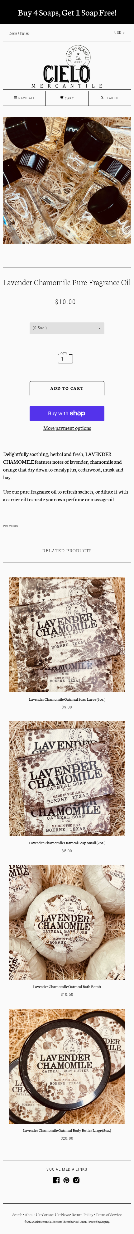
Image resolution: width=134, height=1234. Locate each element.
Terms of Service (109, 1214)
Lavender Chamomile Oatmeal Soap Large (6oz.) (67, 699)
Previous (10, 526)
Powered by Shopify (98, 1221)
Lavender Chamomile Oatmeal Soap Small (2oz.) (67, 842)
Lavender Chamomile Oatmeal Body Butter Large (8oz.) (67, 1130)
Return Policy (82, 1214)
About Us (32, 1214)
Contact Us (50, 1214)
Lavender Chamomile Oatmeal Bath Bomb (67, 986)
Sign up (24, 32)
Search (17, 1214)
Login (13, 32)
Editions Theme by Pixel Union (69, 1221)
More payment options (67, 427)
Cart (69, 98)
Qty (64, 354)
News (65, 1214)
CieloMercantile (42, 1221)
